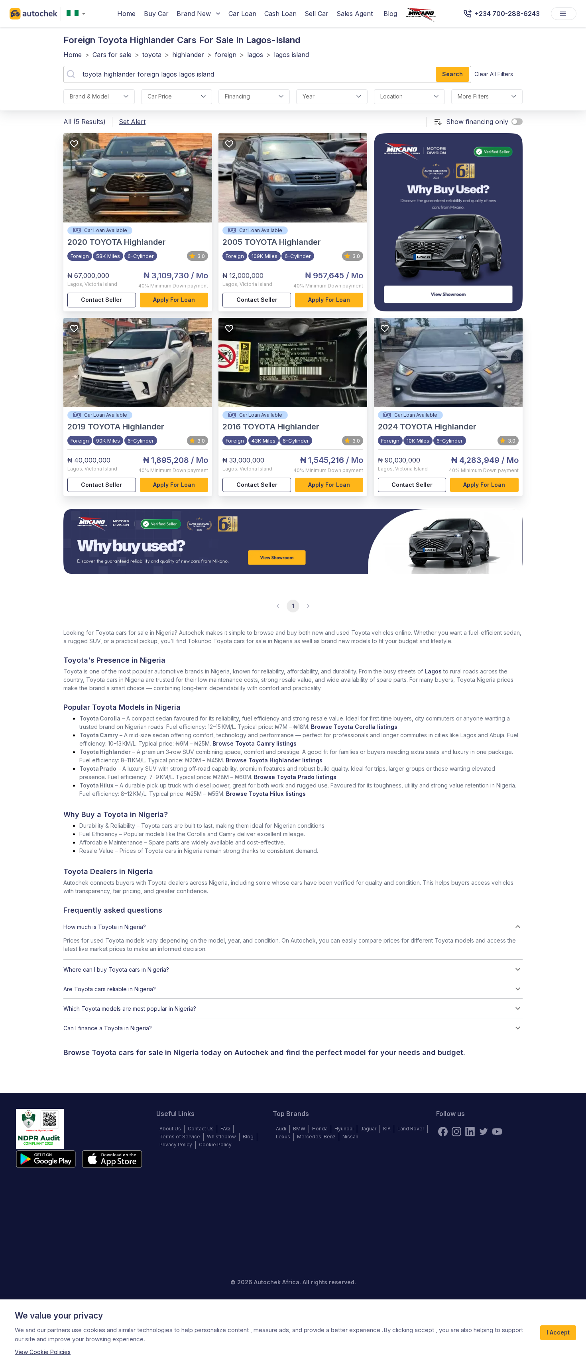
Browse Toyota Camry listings (254, 743)
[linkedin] (470, 1131)
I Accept (558, 1332)
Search (452, 74)
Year (309, 96)
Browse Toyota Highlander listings (274, 760)
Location (391, 96)
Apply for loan (174, 299)
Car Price (159, 96)
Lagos (433, 671)
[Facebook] (443, 1131)
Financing (237, 96)
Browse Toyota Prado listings (295, 777)
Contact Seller (101, 299)
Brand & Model (89, 96)
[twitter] (483, 1131)
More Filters (473, 96)
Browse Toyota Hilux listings (266, 793)
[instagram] (456, 1131)
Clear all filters (493, 74)
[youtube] (497, 1131)
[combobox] (77, 14)
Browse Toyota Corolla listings (354, 726)
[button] (293, 926)
